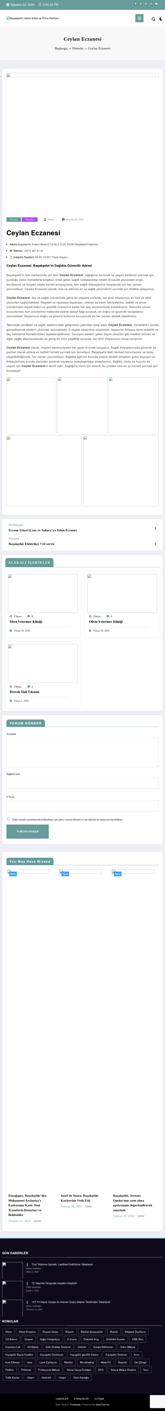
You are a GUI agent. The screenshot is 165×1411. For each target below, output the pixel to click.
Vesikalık (46, 1372)
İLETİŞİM (99, 1394)
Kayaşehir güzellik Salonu (84, 1349)
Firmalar (30, 219)
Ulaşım (30, 1372)
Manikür (68, 1357)
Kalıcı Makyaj (128, 1342)
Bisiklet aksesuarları (92, 1326)
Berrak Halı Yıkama (24, 692)
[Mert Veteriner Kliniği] (43, 593)
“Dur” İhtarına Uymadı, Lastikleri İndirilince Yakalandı (62, 1259)
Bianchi (70, 1326)
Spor (18, 873)
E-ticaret (71, 1334)
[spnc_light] (160, 19)
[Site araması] (153, 19)
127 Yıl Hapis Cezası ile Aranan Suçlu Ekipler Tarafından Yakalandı (71, 1297)
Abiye (8, 1326)
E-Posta (10, 796)
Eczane (13, 219)
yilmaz (17, 616)
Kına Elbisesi (12, 1357)
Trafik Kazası (12, 1372)
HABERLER (62, 1394)
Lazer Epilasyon (48, 1357)
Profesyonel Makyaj (49, 1365)
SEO (101, 1365)
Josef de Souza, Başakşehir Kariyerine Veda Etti (33, 1198)
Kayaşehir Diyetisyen (51, 1349)
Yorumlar (11, 734)
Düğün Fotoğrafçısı (50, 1334)
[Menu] (139, 18)
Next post (14, 538)
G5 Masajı (33, 1342)
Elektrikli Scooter (115, 1334)
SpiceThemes (102, 1399)
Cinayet (28, 1334)
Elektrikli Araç (91, 1334)
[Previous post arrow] (155, 528)
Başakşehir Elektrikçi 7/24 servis (32, 544)
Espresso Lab (12, 1342)
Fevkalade (75, 1399)
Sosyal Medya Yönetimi (123, 1365)
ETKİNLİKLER (81, 1394)
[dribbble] (146, 3)
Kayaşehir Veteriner (116, 1349)
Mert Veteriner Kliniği (26, 621)
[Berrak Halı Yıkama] (43, 663)
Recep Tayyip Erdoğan (79, 1365)
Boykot (114, 1326)
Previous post (16, 524)
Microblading (87, 1357)
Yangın (62, 1372)
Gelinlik (82, 1342)
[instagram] (151, 3)
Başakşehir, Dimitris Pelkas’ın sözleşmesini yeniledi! (134, 1200)
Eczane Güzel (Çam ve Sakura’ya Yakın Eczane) (43, 530)
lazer (29, 1357)
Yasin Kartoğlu (81, 1372)
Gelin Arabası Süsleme (58, 1342)
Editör (51, 219)
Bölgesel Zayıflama (135, 1326)
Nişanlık (122, 1357)
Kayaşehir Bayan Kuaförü (19, 1349)
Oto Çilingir (140, 1357)
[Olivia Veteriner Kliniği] (122, 593)
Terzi (145, 1365)
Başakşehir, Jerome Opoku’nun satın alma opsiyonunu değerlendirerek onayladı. (86, 1203)
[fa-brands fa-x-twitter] (141, 3)
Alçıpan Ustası (50, 1326)
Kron (136, 1349)
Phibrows (26, 1365)
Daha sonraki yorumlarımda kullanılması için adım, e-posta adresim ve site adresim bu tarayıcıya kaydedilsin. (67, 819)
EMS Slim (137, 1334)
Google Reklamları (103, 1342)
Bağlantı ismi (13, 774)
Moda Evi (106, 1357)
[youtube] (156, 3)
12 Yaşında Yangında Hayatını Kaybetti (54, 1278)
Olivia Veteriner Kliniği (106, 621)
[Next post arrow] (155, 543)
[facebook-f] (136, 3)
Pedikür (9, 1365)
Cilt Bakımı (11, 1334)
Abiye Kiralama (27, 1326)
